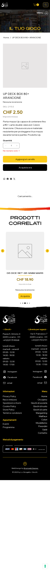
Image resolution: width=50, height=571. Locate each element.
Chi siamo (42, 399)
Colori (44, 419)
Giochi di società (39, 403)
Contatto (42, 433)
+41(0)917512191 (39, 340)
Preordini (42, 426)
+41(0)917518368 (11, 340)
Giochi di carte (40, 409)
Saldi (44, 429)
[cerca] (45, 4)
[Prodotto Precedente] (2, 250)
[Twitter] (14, 178)
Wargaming (41, 413)
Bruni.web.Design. (31, 468)
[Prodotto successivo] (47, 250)
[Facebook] (7, 178)
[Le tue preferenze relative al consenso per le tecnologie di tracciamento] (45, 566)
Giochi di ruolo (40, 406)
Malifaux (43, 416)
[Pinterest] (11, 178)
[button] (36, 4)
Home (44, 396)
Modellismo (41, 423)
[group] (25, 265)
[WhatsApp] (4, 178)
